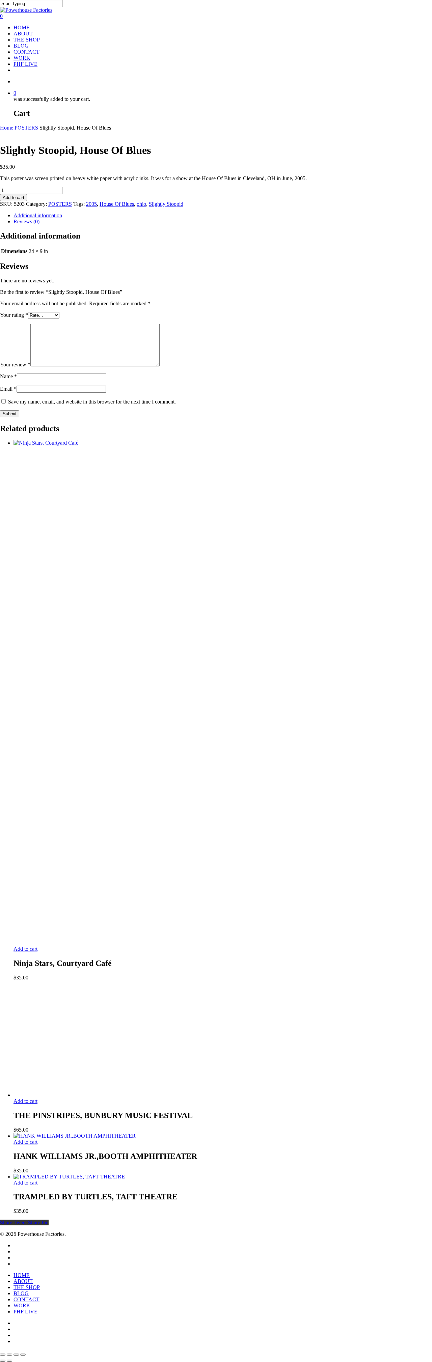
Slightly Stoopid (166, 204)
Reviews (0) (26, 221)
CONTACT (26, 52)
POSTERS (26, 128)
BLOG (21, 46)
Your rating (14, 315)
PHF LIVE (25, 64)
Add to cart (13, 197)
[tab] (223, 216)
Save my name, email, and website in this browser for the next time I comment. (92, 402)
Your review (15, 364)
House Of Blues (117, 204)
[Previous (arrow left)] (2, 1361)
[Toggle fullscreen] (9, 1355)
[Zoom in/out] (2, 1355)
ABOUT (23, 33)
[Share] (16, 1355)
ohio (141, 204)
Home (6, 128)
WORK (22, 58)
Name (8, 376)
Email (8, 389)
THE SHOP (27, 40)
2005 (91, 204)
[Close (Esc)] (23, 1355)
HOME (22, 27)
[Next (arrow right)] (9, 1361)
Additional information (38, 215)
